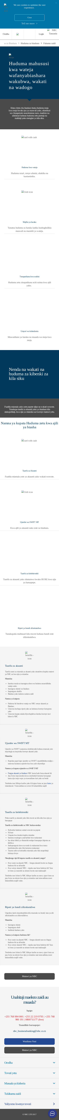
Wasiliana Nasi (29, 1041)
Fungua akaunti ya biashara (17, 773)
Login (41, 34)
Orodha (6, 34)
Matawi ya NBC (29, 976)
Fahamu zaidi (49, 43)
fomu (49, 783)
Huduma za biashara (30, 43)
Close (29, 17)
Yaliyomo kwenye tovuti (17, 1104)
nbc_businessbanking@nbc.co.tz (29, 1031)
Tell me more (28, 23)
